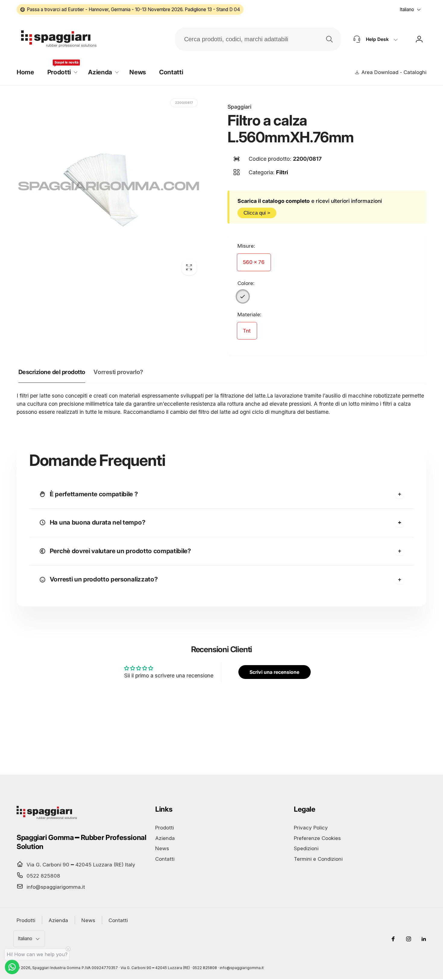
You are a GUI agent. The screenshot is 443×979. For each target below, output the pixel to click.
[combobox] (258, 39)
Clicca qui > (256, 212)
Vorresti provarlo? (118, 372)
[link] (130, 9)
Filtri (282, 172)
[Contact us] (12, 967)
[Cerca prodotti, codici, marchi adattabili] (329, 39)
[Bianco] (243, 296)
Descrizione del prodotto (51, 372)
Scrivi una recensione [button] (274, 672)
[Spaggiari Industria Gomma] (47, 819)
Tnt (247, 331)
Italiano (407, 9)
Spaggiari (239, 107)
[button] (61, 72)
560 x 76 (254, 262)
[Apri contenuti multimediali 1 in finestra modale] (109, 187)
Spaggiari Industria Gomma (56, 967)
